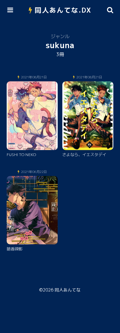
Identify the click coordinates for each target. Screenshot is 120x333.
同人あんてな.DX (63, 10)
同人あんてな (68, 290)
